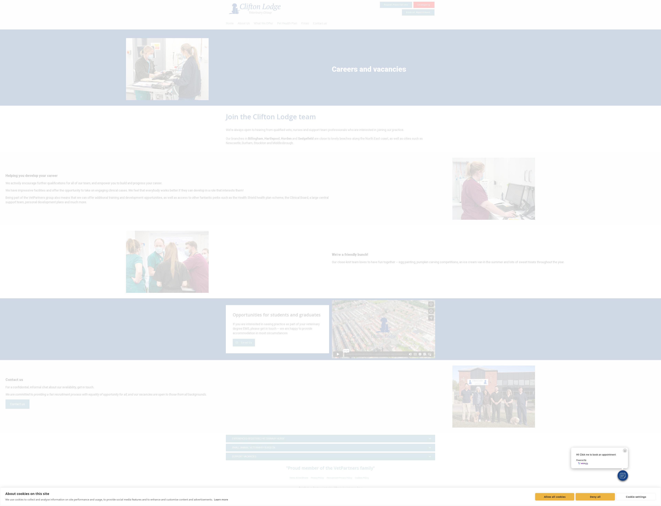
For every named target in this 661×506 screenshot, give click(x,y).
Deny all (595, 496)
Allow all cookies (554, 496)
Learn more (221, 499)
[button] (623, 475)
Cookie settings (636, 496)
